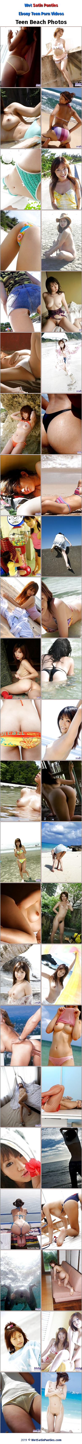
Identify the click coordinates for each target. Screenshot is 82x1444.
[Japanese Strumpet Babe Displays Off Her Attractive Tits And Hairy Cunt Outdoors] (20, 791)
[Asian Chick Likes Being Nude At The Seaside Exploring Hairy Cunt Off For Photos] (20, 424)
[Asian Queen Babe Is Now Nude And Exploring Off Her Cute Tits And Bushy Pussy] (61, 730)
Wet (41, 5)
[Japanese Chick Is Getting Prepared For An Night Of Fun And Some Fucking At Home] (61, 913)
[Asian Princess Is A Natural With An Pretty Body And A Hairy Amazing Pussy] (20, 118)
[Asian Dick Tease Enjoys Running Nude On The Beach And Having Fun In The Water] (20, 546)
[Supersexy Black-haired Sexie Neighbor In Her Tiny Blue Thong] (20, 1219)
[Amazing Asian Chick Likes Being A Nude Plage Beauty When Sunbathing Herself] (20, 607)
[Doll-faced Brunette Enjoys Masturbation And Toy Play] (61, 1097)
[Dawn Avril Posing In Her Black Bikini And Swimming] (61, 668)
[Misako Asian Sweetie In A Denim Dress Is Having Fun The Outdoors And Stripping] (61, 1402)
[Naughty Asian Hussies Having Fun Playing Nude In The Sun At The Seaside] (61, 1341)
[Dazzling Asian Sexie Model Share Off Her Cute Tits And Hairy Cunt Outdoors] (61, 1035)
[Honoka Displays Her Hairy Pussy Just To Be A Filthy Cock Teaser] (61, 974)
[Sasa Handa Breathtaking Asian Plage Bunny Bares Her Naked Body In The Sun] (61, 1219)
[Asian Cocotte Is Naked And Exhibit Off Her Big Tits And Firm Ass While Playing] (20, 913)
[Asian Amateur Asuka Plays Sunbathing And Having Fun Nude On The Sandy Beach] (20, 1402)
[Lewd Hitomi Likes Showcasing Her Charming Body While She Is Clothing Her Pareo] (20, 1341)
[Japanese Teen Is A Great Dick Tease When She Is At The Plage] (20, 852)
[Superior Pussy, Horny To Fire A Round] (20, 1035)
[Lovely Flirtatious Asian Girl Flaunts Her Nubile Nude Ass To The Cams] (20, 1158)
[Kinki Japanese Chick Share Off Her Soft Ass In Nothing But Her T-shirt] (20, 179)
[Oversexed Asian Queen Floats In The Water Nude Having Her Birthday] (20, 1280)
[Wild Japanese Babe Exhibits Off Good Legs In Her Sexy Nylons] (20, 57)
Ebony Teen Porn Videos (41, 13)
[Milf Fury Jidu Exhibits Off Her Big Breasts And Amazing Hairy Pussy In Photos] (61, 301)
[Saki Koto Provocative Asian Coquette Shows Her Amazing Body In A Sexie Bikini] (61, 546)
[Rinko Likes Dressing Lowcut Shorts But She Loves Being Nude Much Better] (61, 57)
